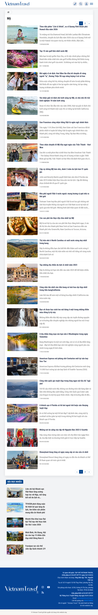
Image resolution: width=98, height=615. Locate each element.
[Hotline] (75, 4)
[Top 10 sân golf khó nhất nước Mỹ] (22, 59)
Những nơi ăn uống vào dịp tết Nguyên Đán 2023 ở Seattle (64, 430)
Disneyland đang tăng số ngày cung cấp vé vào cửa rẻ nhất (64, 452)
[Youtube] (48, 587)
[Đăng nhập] (86, 4)
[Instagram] (43, 587)
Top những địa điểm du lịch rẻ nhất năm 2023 (58, 265)
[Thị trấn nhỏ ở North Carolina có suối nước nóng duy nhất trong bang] (22, 248)
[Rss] (43, 592)
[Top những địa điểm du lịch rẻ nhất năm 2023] (22, 273)
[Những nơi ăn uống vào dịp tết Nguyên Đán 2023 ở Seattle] (22, 437)
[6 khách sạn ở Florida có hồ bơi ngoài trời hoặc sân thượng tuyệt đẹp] (22, 413)
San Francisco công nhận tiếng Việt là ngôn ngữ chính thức (64, 122)
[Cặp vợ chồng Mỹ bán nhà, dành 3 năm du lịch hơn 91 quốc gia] (22, 177)
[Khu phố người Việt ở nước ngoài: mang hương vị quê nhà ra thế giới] (22, 201)
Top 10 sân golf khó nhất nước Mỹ (54, 51)
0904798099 (88, 600)
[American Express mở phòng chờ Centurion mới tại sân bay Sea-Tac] (22, 366)
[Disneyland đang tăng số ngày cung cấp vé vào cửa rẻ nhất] (22, 460)
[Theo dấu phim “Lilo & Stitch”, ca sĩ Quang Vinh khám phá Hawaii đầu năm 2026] (22, 34)
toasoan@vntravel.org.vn (85, 598)
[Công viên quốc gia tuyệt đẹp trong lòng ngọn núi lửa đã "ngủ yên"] (22, 388)
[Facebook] (37, 587)
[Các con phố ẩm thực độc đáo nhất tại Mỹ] (22, 226)
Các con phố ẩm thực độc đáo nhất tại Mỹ (57, 218)
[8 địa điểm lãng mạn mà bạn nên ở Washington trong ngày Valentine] (22, 342)
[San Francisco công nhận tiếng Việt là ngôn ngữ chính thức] (22, 130)
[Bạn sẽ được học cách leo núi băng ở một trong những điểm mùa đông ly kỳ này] (22, 317)
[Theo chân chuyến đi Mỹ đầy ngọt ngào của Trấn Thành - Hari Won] (22, 152)
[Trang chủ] (8, 12)
